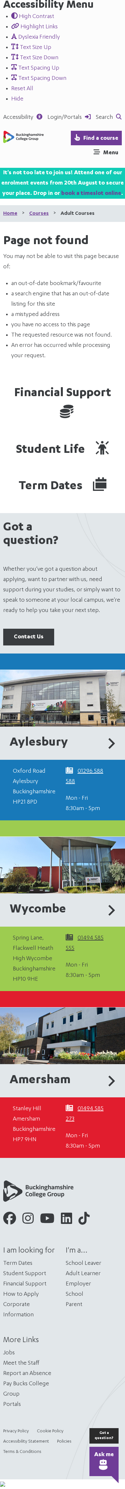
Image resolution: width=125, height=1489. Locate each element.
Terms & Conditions (22, 1452)
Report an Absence (27, 1373)
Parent (74, 1305)
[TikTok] (84, 1220)
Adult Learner (83, 1274)
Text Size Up (35, 47)
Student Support (24, 1274)
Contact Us (29, 637)
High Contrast (36, 17)
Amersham (40, 1080)
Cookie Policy (50, 1431)
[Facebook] (9, 1220)
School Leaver (83, 1263)
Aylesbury (39, 743)
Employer (78, 1284)
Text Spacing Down (41, 78)
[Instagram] (28, 1220)
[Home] (23, 141)
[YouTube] (47, 1220)
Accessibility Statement (26, 1441)
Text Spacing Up (38, 68)
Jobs (9, 1353)
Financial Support (62, 393)
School (74, 1294)
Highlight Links (38, 27)
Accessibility (18, 117)
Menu (110, 153)
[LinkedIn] (66, 1220)
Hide (17, 99)
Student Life (52, 450)
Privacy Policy (16, 1431)
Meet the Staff (21, 1363)
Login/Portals (64, 117)
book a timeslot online (91, 193)
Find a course (100, 138)
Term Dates (52, 486)
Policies (64, 1441)
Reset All (22, 89)
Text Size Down (38, 58)
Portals (12, 1404)
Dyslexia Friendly (38, 37)
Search (104, 117)
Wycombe (38, 910)
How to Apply (21, 1294)
